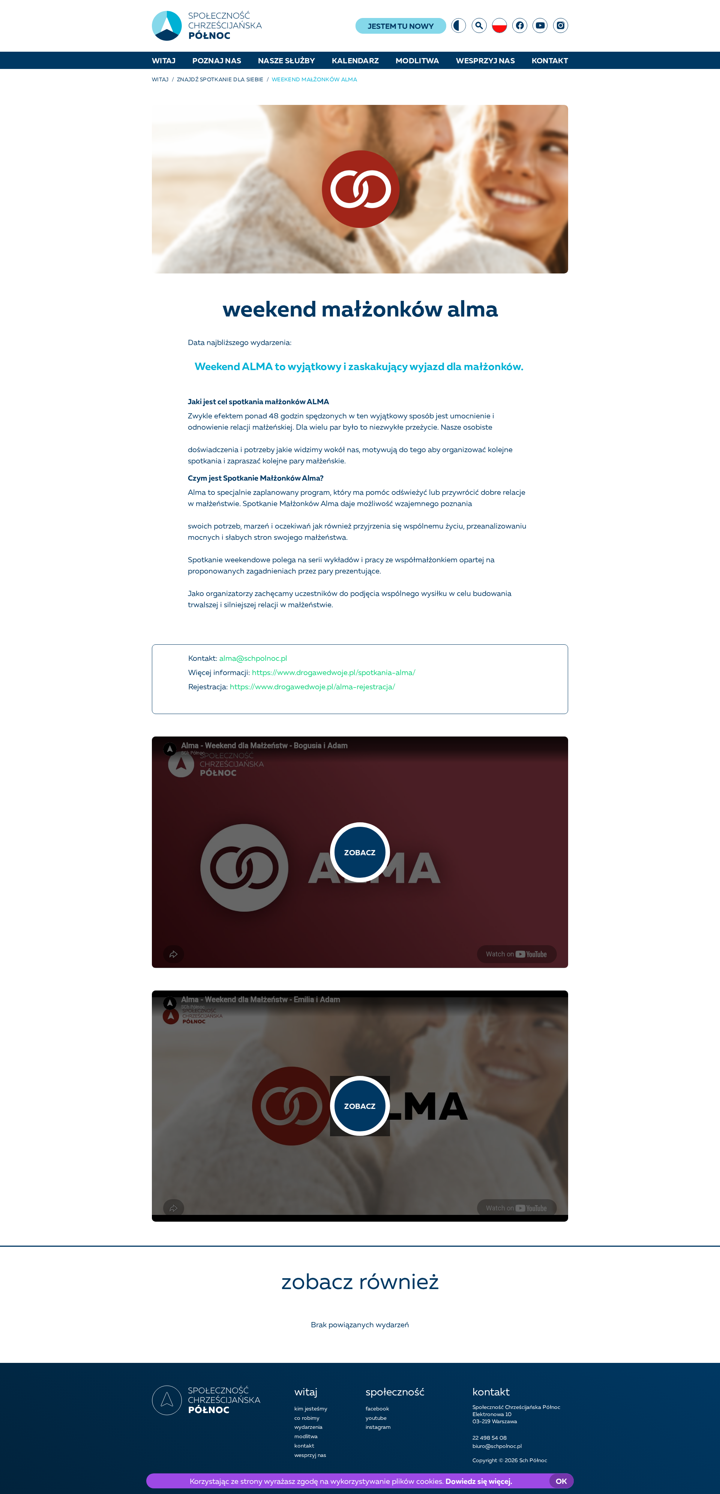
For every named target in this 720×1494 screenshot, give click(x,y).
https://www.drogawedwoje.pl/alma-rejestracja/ (312, 686)
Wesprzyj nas (485, 60)
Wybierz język (499, 25)
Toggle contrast (458, 25)
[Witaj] (207, 26)
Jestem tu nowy (401, 25)
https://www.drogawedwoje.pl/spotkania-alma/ (333, 672)
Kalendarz (355, 60)
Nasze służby (286, 60)
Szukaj (479, 25)
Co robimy (307, 1418)
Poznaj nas (216, 60)
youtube (540, 25)
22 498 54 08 (489, 1437)
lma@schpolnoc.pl (255, 657)
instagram (560, 25)
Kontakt (550, 60)
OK (561, 1480)
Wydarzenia (308, 1427)
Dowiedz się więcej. (479, 1480)
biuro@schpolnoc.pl (497, 1446)
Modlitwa (418, 60)
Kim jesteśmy (310, 1408)
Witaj (164, 60)
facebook (519, 25)
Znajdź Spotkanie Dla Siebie (220, 79)
